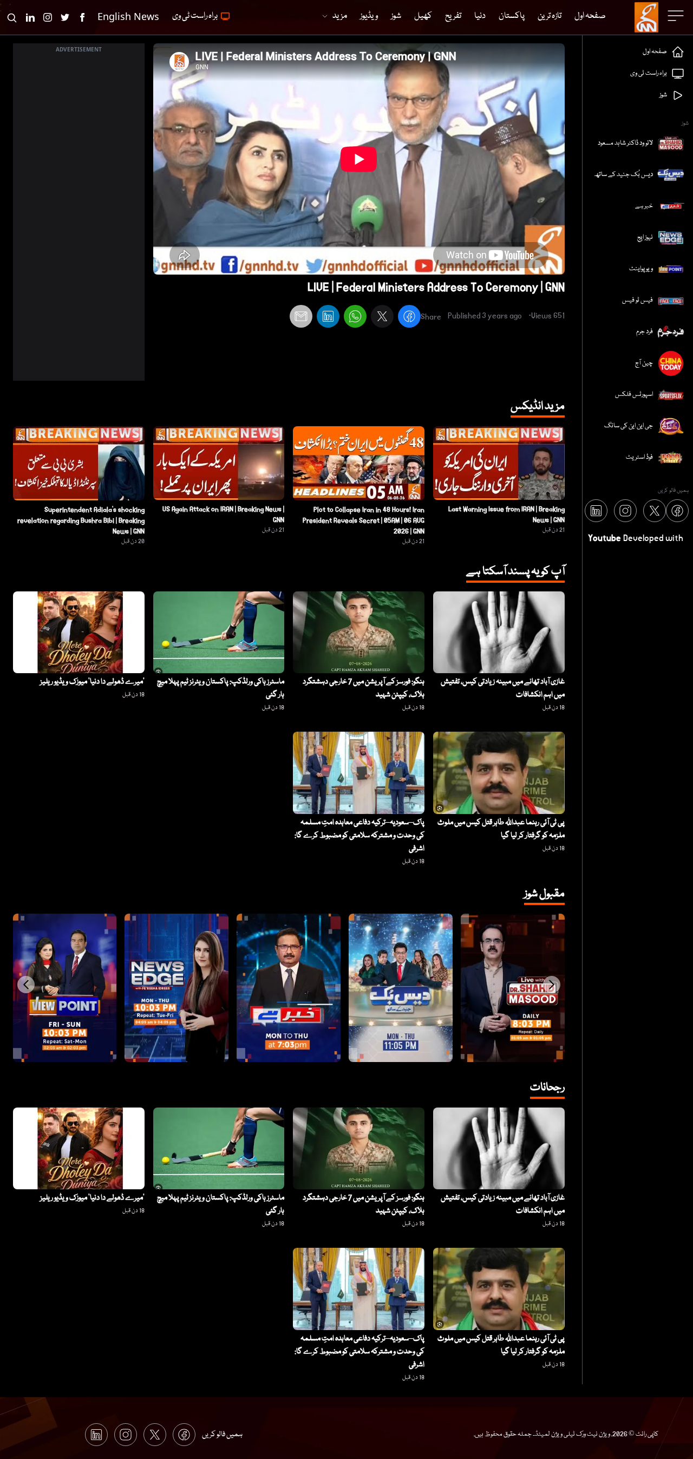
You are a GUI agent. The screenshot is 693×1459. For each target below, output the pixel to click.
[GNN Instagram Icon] (47, 17)
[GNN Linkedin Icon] (30, 17)
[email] (301, 318)
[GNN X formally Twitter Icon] (65, 17)
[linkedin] (328, 318)
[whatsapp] (355, 318)
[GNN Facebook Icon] (82, 17)
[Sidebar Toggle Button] (677, 16)
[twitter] (382, 318)
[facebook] (409, 318)
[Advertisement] (79, 218)
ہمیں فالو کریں (222, 1435)
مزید (339, 16)
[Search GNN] (11, 17)
